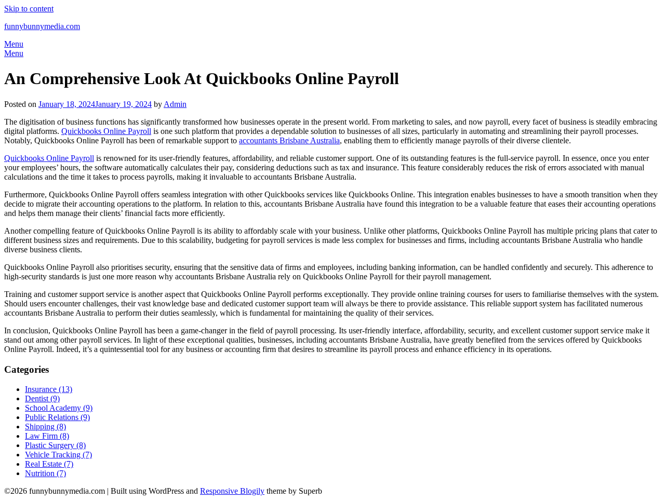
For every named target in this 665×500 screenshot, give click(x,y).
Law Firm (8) (47, 435)
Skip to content (29, 8)
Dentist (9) (42, 398)
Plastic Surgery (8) (55, 445)
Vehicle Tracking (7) (58, 454)
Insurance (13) (48, 389)
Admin (175, 104)
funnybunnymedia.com (42, 26)
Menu (13, 43)
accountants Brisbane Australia (289, 140)
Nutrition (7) (45, 473)
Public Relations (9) (57, 417)
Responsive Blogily (232, 491)
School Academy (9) (58, 407)
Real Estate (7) (49, 464)
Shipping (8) (45, 426)
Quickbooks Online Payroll (106, 131)
